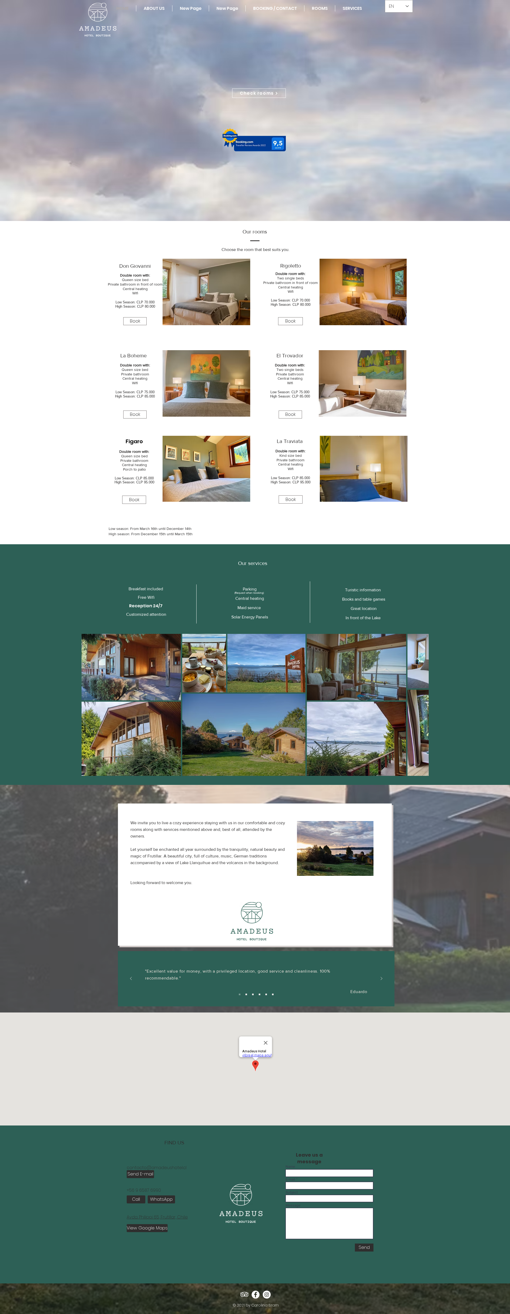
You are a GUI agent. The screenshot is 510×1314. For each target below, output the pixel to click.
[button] (206, 292)
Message (293, 1205)
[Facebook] (256, 1295)
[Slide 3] (266, 994)
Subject (292, 1192)
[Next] (381, 979)
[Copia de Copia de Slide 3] (239, 994)
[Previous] (131, 979)
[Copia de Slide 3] (273, 994)
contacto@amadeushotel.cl (156, 1168)
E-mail (290, 1179)
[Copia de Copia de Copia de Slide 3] (259, 994)
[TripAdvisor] (244, 1295)
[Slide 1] (246, 994)
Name (290, 1166)
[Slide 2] (253, 994)
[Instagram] (267, 1295)
